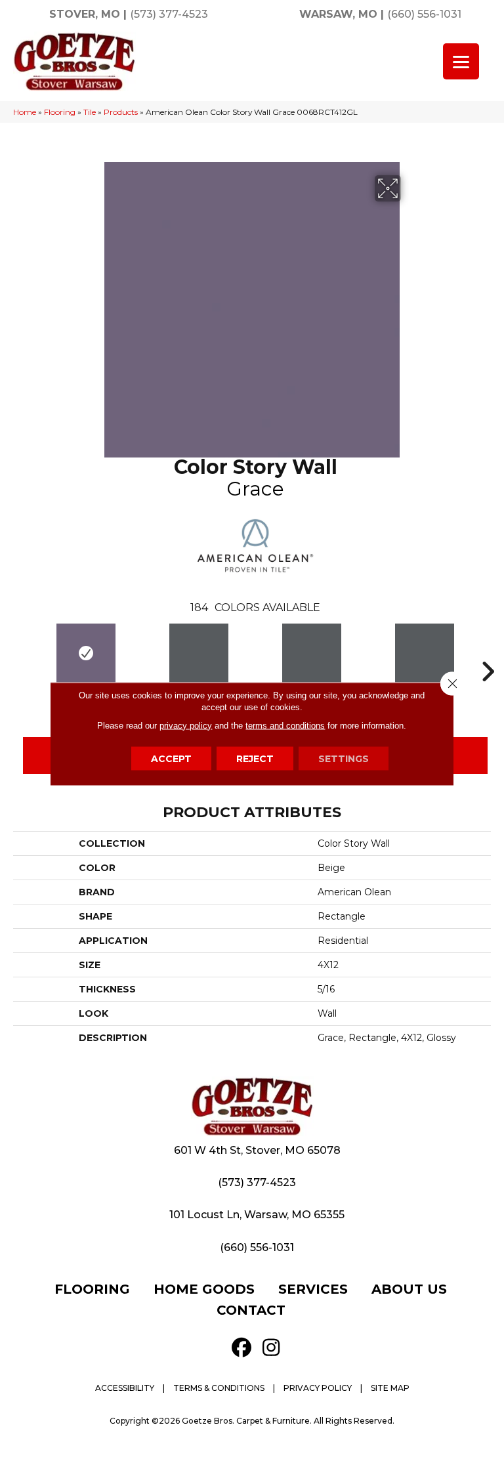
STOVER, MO (84, 14)
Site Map (390, 1388)
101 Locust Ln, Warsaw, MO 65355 (257, 1214)
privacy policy (185, 725)
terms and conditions (285, 725)
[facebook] (241, 1347)
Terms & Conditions (218, 1388)
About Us (409, 1289)
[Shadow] (198, 653)
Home (24, 112)
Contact (251, 1310)
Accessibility (124, 1388)
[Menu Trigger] (461, 61)
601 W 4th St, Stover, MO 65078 (257, 1150)
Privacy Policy (318, 1388)
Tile (89, 112)
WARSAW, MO (338, 14)
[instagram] (271, 1347)
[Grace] (86, 653)
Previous (23, 651)
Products (121, 112)
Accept (171, 758)
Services (313, 1289)
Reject (255, 758)
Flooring (59, 112)
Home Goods (204, 1289)
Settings (343, 758)
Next (487, 651)
